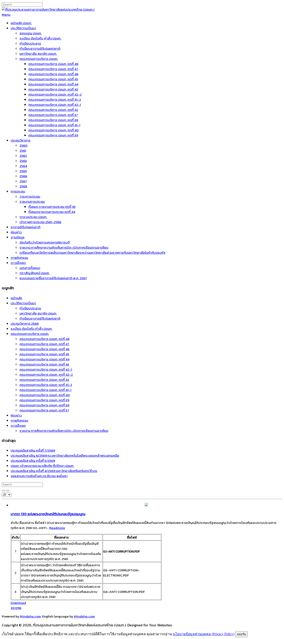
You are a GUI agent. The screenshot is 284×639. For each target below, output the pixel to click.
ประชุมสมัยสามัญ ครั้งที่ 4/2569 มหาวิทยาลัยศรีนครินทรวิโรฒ (54, 470)
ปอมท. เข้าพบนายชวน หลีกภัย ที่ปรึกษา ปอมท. (42, 465)
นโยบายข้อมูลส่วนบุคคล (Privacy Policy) (203, 634)
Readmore (57, 527)
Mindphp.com (30, 616)
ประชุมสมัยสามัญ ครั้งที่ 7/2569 (33, 450)
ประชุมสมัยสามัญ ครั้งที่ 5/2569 (33, 460)
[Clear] (8, 490)
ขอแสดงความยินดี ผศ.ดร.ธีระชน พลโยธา (39, 475)
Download (18, 605)
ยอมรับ (241, 634)
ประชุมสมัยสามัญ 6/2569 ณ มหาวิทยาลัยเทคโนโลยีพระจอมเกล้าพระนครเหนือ (65, 455)
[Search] (3, 490)
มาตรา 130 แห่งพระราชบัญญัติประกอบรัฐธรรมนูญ (48, 514)
